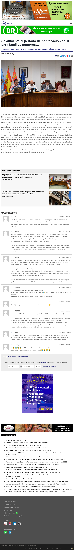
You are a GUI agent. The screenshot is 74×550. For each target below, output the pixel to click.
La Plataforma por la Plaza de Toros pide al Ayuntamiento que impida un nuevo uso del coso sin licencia (35, 459)
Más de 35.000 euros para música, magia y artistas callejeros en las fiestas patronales (30, 486)
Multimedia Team (60, 548)
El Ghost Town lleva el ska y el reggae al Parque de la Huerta (23, 445)
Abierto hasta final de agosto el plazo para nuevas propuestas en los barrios (27, 457)
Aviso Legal (4, 545)
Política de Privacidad (13, 545)
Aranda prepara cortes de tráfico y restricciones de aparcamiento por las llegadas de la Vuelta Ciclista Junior (37, 484)
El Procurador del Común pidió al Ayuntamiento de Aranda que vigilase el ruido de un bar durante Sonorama (37, 481)
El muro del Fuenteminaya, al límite (16, 440)
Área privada (33, 545)
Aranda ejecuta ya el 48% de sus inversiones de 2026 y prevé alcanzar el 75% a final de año (32, 464)
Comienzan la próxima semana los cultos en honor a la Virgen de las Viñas (27, 442)
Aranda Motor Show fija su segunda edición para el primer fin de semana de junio (29, 467)
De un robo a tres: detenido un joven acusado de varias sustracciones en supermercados (31, 470)
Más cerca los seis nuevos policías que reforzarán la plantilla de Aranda (26, 448)
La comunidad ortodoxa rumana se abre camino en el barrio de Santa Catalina (28, 450)
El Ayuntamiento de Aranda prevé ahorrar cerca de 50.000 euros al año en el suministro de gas (33, 472)
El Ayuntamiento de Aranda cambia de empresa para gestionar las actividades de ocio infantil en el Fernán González (39, 489)
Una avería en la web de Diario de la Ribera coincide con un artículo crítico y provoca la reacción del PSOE (36, 462)
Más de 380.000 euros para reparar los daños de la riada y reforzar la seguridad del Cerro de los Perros (35, 492)
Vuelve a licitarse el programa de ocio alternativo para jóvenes (23, 479)
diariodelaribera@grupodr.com (16, 516)
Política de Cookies (24, 545)
